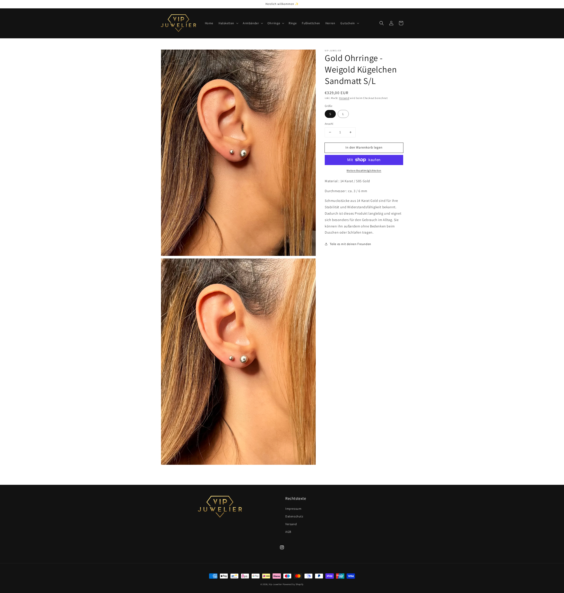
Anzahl (329, 124)
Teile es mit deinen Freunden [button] (350, 244)
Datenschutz (294, 516)
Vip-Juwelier (275, 584)
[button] (228, 23)
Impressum (293, 509)
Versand (344, 98)
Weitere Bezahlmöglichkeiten (364, 170)
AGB (288, 532)
